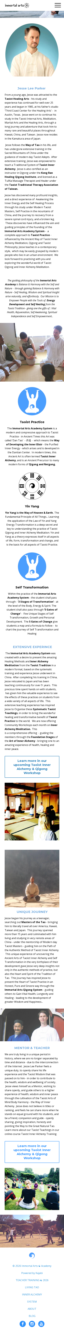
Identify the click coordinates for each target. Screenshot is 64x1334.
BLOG (32, 1316)
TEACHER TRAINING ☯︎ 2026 (32, 1280)
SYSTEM (32, 1301)
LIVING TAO (32, 1287)
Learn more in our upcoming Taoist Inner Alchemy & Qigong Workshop (32, 767)
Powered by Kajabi (32, 1273)
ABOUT (32, 1309)
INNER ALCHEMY (32, 1294)
